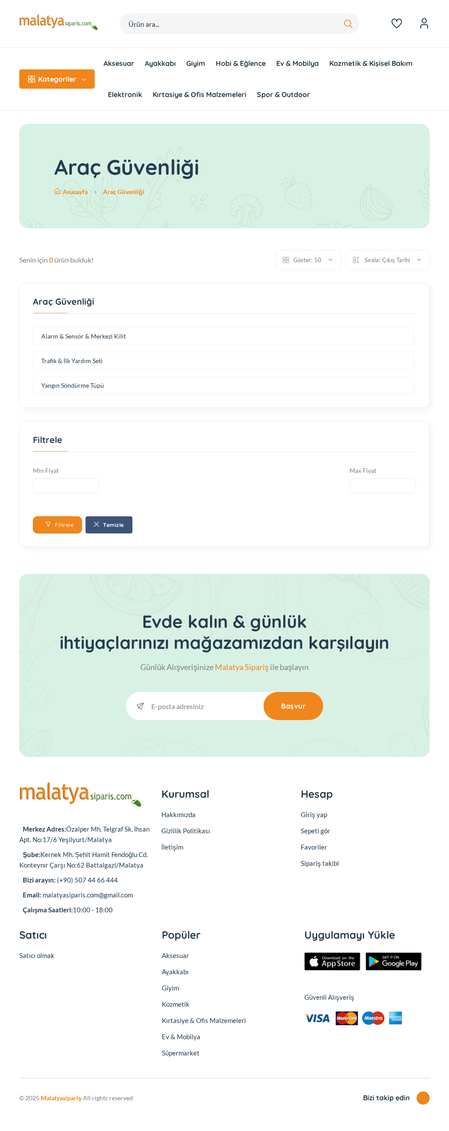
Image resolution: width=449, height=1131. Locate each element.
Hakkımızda (178, 814)
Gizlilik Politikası (185, 831)
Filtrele (63, 525)
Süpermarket (181, 1053)
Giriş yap (314, 814)
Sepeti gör (315, 831)
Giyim (195, 63)
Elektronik (125, 94)
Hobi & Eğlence (241, 63)
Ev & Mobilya (297, 63)
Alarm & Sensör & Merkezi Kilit (83, 336)
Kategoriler (57, 79)
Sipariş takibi (320, 863)
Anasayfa (76, 191)
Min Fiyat (46, 470)
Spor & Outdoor (283, 94)
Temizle (113, 525)
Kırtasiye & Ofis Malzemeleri (199, 94)
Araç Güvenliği (123, 191)
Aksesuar (118, 63)
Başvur (293, 706)
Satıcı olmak (36, 955)
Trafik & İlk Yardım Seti (72, 360)
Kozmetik (175, 1004)
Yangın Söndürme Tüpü (72, 385)
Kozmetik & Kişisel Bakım (371, 63)
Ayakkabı (160, 63)
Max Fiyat (362, 470)
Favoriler (314, 847)
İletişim (172, 847)
